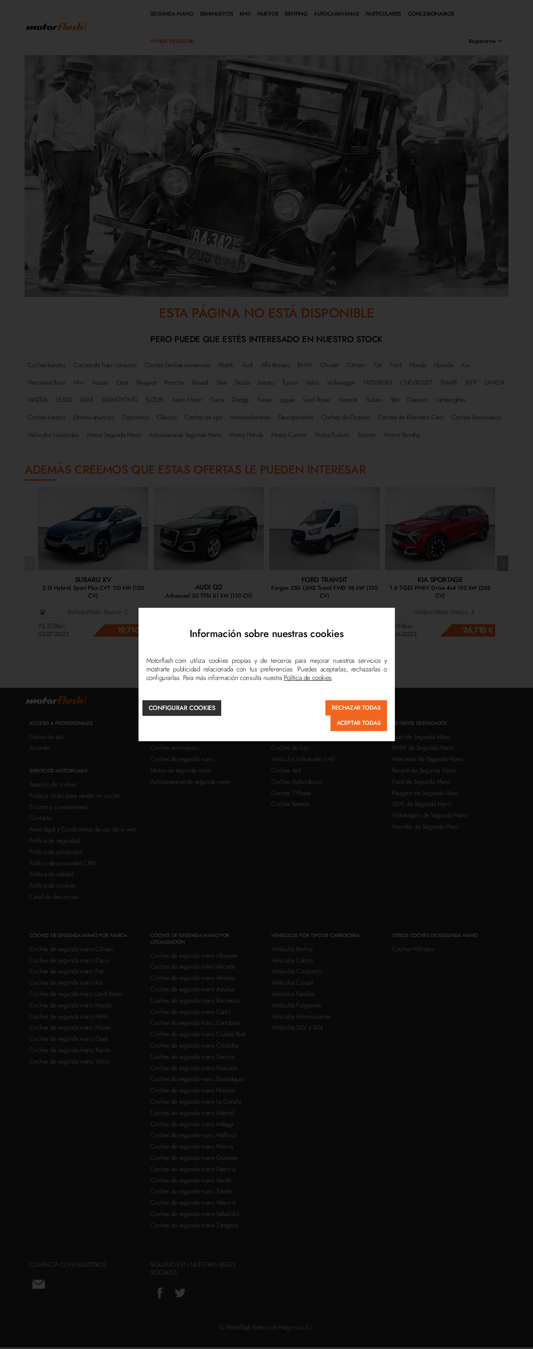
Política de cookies (307, 677)
